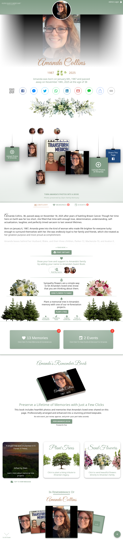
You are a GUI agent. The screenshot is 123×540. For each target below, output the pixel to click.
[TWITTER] (45, 90)
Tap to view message (22, 482)
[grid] (61, 164)
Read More (61, 247)
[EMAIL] (78, 90)
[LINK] (111, 90)
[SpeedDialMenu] (117, 534)
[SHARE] (100, 90)
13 (59, 331)
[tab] (41, 204)
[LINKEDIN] (67, 90)
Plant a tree (61, 312)
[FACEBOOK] (22, 90)
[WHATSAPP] (56, 90)
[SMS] (89, 90)
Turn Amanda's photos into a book (61, 194)
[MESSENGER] (33, 90)
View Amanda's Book (61, 421)
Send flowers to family (61, 293)
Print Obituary (63, 252)
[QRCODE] (11, 90)
